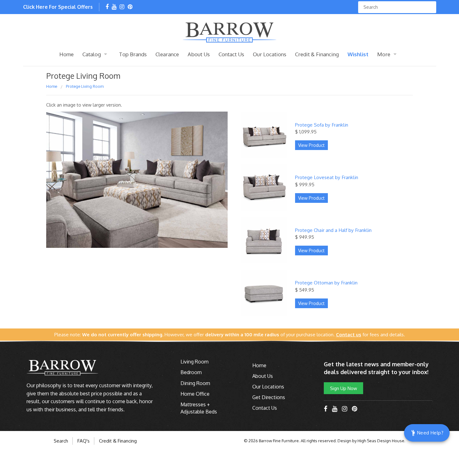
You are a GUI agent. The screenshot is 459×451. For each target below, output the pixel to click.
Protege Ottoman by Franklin (326, 282)
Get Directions (268, 397)
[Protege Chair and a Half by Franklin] (264, 239)
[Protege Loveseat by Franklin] (264, 187)
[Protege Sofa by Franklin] (264, 134)
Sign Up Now (343, 388)
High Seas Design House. (381, 440)
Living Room (194, 361)
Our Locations (269, 54)
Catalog (91, 54)
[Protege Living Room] (137, 182)
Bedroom (191, 372)
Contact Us (231, 54)
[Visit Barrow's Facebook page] (107, 7)
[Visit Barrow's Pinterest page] (130, 7)
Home (66, 54)
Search (61, 441)
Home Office (195, 394)
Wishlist (358, 54)
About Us (199, 54)
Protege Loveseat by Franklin (326, 177)
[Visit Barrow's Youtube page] (114, 7)
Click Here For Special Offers (58, 7)
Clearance (167, 54)
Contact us (348, 335)
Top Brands (133, 54)
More (383, 54)
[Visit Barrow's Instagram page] (122, 7)
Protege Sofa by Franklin (321, 125)
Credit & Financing (317, 54)
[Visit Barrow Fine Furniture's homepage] (229, 31)
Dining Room (195, 383)
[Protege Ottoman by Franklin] (264, 292)
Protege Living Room (85, 86)
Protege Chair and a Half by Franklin (333, 230)
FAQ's (83, 441)
